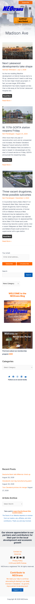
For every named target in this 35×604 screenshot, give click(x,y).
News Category (8, 283)
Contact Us (17, 552)
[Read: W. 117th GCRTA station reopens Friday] (17, 115)
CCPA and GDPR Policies (17, 563)
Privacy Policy (18, 561)
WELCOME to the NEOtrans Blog (17, 294)
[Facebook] (11, 558)
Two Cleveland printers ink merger (14, 487)
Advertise (17, 554)
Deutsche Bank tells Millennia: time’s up (16, 474)
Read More (7, 96)
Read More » (6, 101)
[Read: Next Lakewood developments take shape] (17, 50)
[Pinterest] (24, 558)
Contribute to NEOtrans (17, 574)
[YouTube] (21, 558)
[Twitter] (14, 558)
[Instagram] (17, 558)
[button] (25, 2)
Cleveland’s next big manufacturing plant (17, 481)
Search (4, 271)
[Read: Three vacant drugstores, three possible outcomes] (17, 179)
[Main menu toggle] (30, 8)
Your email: (6, 253)
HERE (11, 354)
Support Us (17, 590)
